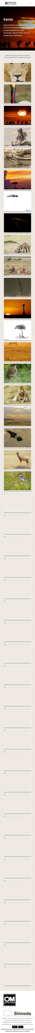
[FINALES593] (17, 859)
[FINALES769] (17, 902)
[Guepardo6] (17, 601)
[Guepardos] (17, 275)
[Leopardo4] (17, 494)
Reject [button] (20, 1027)
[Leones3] (17, 404)
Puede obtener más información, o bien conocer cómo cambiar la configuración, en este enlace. (17, 1030)
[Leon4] (17, 339)
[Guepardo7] (17, 515)
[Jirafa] (17, 318)
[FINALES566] (17, 816)
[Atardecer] (17, 189)
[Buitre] (17, 146)
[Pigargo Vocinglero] (17, 447)
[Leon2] (17, 361)
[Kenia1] (17, 296)
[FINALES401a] (17, 795)
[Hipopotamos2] (17, 210)
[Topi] (17, 468)
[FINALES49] (17, 709)
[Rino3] (17, 425)
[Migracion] (17, 666)
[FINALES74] (17, 730)
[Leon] (17, 81)
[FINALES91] (17, 752)
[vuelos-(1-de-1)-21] (17, 967)
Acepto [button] (15, 1027)
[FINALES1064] (17, 945)
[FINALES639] (17, 881)
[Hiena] (17, 232)
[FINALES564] (17, 838)
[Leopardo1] (17, 382)
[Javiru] (17, 103)
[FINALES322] (17, 773)
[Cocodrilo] (17, 167)
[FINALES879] (17, 924)
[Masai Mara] (17, 644)
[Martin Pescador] (17, 490)
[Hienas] (17, 253)
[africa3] (17, 687)
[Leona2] (17, 623)
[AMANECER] (17, 124)
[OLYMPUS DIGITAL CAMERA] (17, 537)
